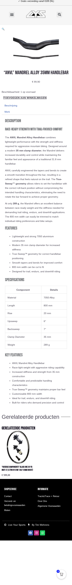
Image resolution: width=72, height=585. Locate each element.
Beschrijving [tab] (11, 105)
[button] (12, 14)
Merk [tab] (7, 111)
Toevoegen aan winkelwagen (25, 97)
